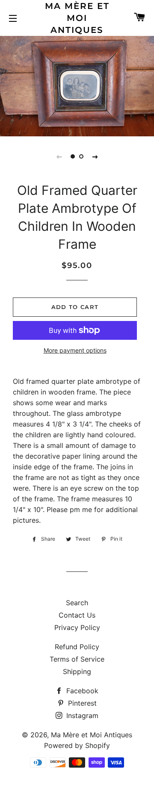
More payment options (75, 350)
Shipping (77, 671)
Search (77, 602)
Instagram (81, 715)
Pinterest (81, 703)
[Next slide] (95, 156)
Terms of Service (77, 659)
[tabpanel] (77, 85)
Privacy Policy (77, 627)
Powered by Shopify (77, 745)
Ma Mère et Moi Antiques (77, 18)
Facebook (81, 690)
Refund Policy (77, 646)
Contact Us (77, 615)
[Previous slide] (59, 156)
